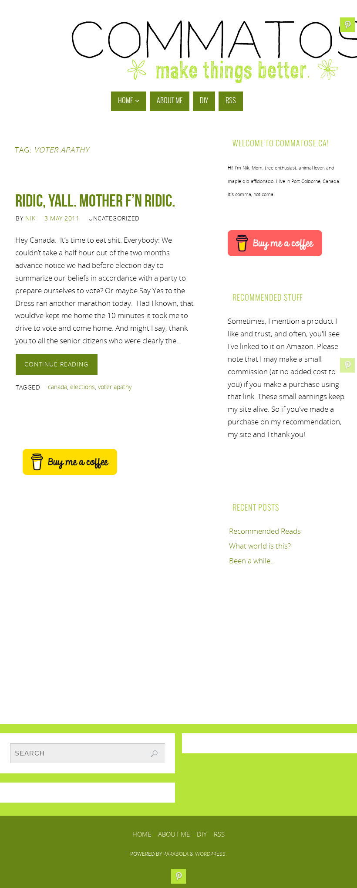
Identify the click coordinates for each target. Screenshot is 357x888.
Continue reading (56, 364)
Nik (30, 218)
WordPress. (211, 853)
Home (141, 834)
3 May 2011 (61, 218)
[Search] (154, 753)
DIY (202, 834)
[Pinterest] (347, 365)
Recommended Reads (265, 531)
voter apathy (114, 387)
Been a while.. (251, 561)
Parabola (176, 853)
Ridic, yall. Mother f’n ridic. (95, 200)
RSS (219, 834)
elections (82, 387)
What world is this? (260, 546)
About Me (174, 834)
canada (57, 387)
